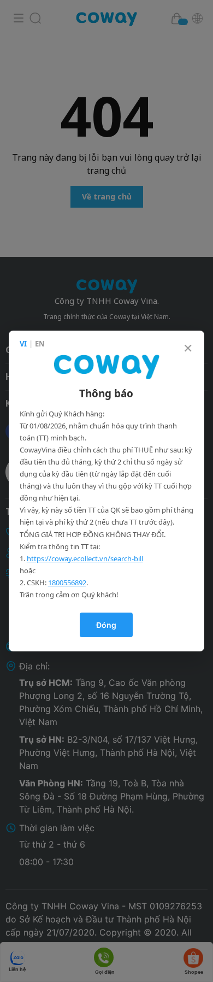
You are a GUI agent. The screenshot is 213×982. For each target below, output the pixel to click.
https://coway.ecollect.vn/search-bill (85, 558)
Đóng (106, 625)
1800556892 (67, 582)
